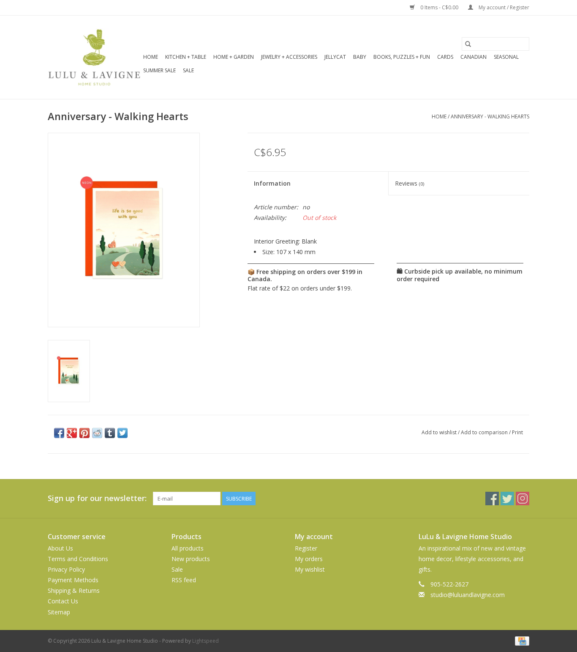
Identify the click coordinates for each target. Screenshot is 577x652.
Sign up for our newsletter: (97, 498)
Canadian (473, 56)
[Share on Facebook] (59, 433)
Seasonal (506, 56)
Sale (188, 70)
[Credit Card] (520, 640)
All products (187, 548)
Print (517, 432)
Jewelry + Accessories (289, 56)
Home (150, 56)
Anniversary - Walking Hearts (490, 116)
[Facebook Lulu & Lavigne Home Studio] (492, 498)
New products (190, 559)
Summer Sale (159, 70)
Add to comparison (485, 432)
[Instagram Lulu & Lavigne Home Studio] (522, 498)
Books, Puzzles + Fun (401, 56)
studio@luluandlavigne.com (467, 595)
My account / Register (503, 7)
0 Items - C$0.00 (439, 7)
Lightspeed (205, 640)
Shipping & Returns (74, 590)
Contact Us (63, 601)
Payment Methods (73, 580)
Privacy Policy (66, 569)
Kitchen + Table (185, 56)
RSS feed (183, 580)
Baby (359, 56)
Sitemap (59, 612)
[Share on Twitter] (122, 433)
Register (306, 548)
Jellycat (335, 56)
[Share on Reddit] (97, 433)
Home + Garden (233, 56)
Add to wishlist (440, 432)
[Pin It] (84, 433)
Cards (445, 56)
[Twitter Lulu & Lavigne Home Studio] (507, 498)
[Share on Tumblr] (110, 433)
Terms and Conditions (78, 559)
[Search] (468, 44)
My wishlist (310, 569)
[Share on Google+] (72, 433)
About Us (60, 548)
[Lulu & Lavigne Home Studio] (94, 57)
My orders (309, 559)
